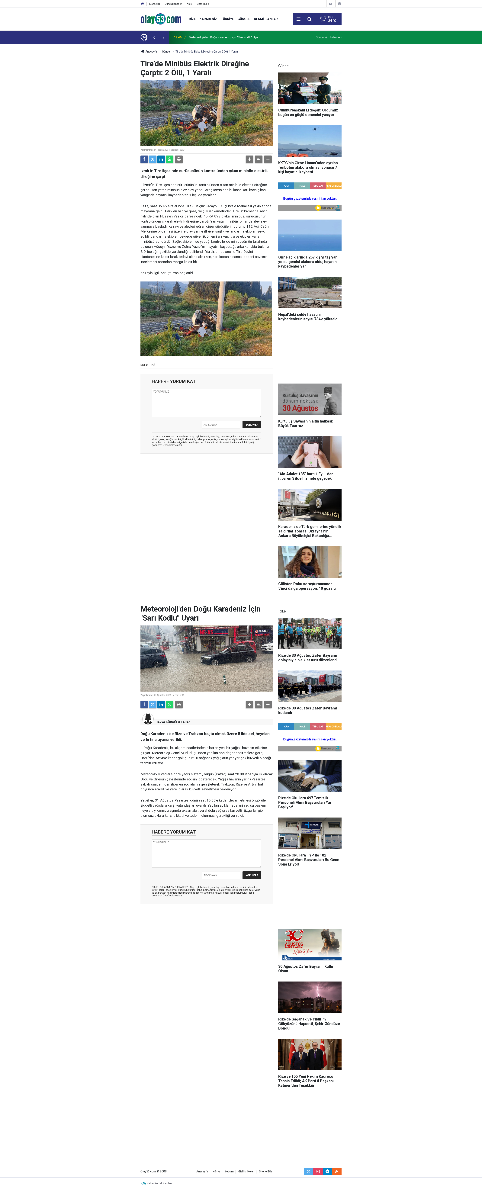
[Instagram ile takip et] (318, 1171)
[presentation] (154, 37)
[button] (249, 159)
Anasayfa (151, 51)
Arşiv (189, 3)
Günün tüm (329, 37)
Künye (216, 1171)
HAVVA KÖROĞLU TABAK (173, 722)
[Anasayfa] (142, 3)
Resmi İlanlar (266, 19)
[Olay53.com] (160, 19)
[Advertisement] (123, 100)
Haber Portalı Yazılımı (159, 1183)
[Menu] (298, 19)
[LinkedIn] (161, 159)
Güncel (244, 19)
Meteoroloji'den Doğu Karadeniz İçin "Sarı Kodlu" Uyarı (224, 37)
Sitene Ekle (203, 3)
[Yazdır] (179, 159)
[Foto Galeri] (339, 3)
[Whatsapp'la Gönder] (169, 159)
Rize (192, 19)
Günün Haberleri (173, 3)
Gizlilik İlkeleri (246, 1171)
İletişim (229, 1171)
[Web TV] (330, 3)
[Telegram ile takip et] (327, 1171)
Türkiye (227, 19)
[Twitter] (152, 159)
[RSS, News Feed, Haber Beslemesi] (337, 1171)
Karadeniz (208, 19)
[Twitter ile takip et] (308, 1171)
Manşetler (154, 3)
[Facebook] (144, 159)
